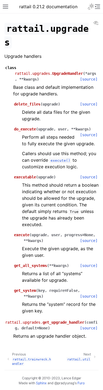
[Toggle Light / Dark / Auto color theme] (91, 6)
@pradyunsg (64, 383)
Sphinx (41, 383)
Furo (81, 383)
